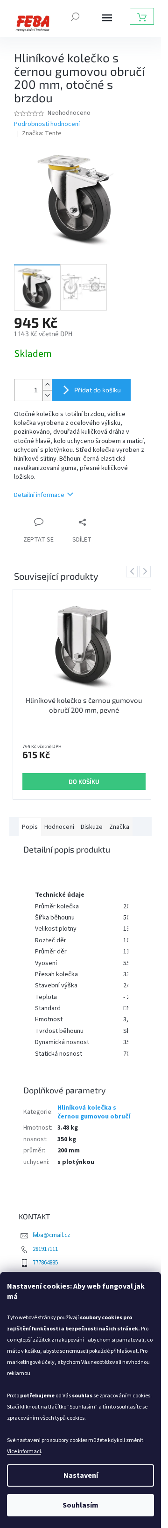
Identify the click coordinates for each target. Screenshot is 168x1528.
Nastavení (80, 1475)
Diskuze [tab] (92, 827)
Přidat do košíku (97, 390)
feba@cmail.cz (51, 1235)
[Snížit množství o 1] (47, 395)
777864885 (45, 1262)
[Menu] (107, 17)
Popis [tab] (30, 827)
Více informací (24, 1451)
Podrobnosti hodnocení (47, 124)
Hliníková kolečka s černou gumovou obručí (93, 1112)
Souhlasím (80, 1505)
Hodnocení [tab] (59, 827)
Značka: (42, 133)
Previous (133, 570)
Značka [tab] (119, 827)
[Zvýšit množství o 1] (47, 384)
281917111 (45, 1249)
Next (146, 570)
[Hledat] (75, 15)
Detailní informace (39, 495)
